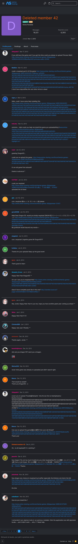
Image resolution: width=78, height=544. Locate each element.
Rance (14, 378)
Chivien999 (16, 324)
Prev (4, 531)
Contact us (63, 541)
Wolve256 (15, 366)
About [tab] (26, 46)
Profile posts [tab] (7, 46)
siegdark (15, 236)
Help (69, 541)
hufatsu (14, 248)
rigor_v (14, 98)
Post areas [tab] (34, 46)
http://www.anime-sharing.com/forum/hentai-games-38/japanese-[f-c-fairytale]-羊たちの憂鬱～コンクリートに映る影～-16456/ (44, 464)
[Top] (73, 541)
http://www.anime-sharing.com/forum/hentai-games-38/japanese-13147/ (36, 203)
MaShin (14, 68)
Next (33, 531)
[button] (3, 3)
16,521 (35, 33)
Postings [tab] (17, 46)
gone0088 (15, 212)
